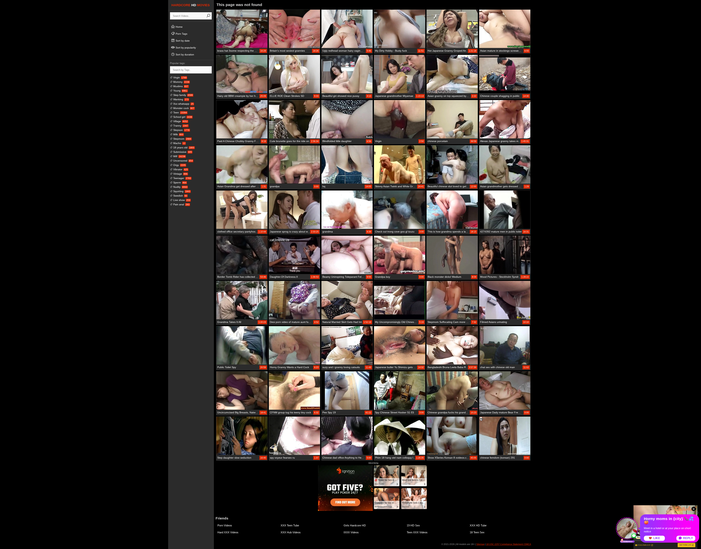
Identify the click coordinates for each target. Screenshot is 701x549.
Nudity (180, 186)
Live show (181, 200)
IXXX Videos (351, 532)
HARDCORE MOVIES (190, 5)
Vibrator (180, 169)
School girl (182, 116)
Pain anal (181, 204)
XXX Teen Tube (290, 525)
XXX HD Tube (478, 525)
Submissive (182, 151)
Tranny (180, 125)
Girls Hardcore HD (355, 525)
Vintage (180, 173)
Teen (180, 112)
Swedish (180, 195)
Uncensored (183, 160)
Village (180, 121)
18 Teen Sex (477, 532)
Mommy (181, 81)
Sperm (179, 182)
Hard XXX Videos (227, 532)
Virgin (180, 77)
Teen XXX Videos (417, 532)
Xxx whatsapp (183, 103)
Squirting (181, 191)
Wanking (181, 99)
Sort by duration (184, 54)
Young (180, 90)
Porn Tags (181, 33)
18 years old (183, 147)
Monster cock (183, 108)
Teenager (182, 178)
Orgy (179, 165)
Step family (183, 95)
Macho (179, 143)
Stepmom (182, 138)
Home (179, 26)
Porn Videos (224, 525)
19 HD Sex (413, 525)
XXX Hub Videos (291, 532)
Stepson (181, 130)
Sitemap (480, 544)
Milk (178, 134)
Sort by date (182, 40)
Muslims (180, 86)
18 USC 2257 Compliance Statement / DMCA (508, 544)
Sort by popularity (185, 47)
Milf (179, 156)
